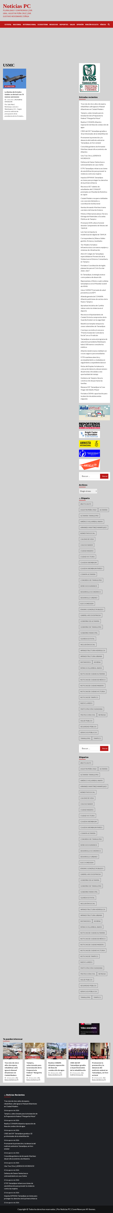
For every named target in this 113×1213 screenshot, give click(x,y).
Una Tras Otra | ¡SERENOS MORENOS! (91, 157)
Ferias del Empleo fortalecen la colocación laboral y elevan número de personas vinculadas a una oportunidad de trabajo (94, 370)
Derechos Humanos (88, 586)
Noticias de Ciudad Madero (92, 686)
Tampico (97, 738)
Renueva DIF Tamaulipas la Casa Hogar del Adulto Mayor (93, 388)
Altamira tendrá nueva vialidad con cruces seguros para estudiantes (94, 352)
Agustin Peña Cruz (88, 510)
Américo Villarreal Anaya (91, 521)
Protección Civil (87, 715)
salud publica (86, 721)
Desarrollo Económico (90, 592)
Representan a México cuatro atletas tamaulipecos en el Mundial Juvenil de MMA (94, 283)
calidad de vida (87, 539)
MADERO (14, 1057)
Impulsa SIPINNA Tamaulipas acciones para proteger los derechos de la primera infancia (94, 180)
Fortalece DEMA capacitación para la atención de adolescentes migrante (94, 396)
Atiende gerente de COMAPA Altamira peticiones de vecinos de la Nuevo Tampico (94, 299)
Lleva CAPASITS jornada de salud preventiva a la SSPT (93, 291)
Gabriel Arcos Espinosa (90, 615)
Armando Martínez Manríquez (93, 527)
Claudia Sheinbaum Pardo (91, 568)
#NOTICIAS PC (85, 504)
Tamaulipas (85, 738)
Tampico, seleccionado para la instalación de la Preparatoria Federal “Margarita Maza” (92, 115)
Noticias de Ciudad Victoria (92, 691)
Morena (97, 662)
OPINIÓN (80, 24)
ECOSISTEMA (43, 24)
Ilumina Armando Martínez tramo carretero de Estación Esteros (93, 208)
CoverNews (77, 1209)
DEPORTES (64, 24)
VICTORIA (80, 1057)
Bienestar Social (87, 533)
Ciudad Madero (87, 551)
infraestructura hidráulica (92, 650)
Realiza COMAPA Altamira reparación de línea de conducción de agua (94, 124)
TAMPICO (37, 1057)
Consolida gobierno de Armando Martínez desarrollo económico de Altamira (94, 149)
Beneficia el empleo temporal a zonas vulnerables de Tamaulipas (93, 325)
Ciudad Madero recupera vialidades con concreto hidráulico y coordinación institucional (94, 201)
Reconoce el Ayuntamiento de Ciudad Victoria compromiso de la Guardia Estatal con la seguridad (93, 317)
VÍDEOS (103, 24)
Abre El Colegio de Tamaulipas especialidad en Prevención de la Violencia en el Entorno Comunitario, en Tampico (94, 258)
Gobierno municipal (89, 633)
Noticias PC (17, 6)
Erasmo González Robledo (91, 609)
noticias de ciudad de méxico (93, 680)
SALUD (72, 24)
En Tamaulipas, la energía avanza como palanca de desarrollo (93, 275)
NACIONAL (17, 24)
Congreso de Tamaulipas (91, 580)
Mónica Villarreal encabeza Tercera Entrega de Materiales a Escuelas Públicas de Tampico (94, 216)
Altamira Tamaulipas (89, 516)
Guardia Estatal (87, 639)
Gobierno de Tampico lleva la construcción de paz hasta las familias (92, 380)
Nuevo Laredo (86, 703)
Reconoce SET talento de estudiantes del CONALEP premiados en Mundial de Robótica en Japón (94, 190)
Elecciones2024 (86, 604)
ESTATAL (8, 24)
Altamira (103, 510)
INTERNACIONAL (29, 24)
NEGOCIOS (53, 24)
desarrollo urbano (88, 598)
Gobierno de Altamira (89, 621)
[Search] (108, 24)
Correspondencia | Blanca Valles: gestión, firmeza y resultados (93, 239)
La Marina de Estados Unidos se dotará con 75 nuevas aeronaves (14, 94)
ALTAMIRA (51, 1057)
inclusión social (87, 645)
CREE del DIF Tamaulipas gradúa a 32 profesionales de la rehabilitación (94, 132)
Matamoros (85, 662)
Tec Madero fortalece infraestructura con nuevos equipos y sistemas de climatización (94, 247)
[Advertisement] (56, 44)
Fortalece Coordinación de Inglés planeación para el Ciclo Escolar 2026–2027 (93, 268)
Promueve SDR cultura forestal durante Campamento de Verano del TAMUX (94, 225)
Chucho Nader (86, 545)
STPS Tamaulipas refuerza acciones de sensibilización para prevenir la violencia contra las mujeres (94, 171)
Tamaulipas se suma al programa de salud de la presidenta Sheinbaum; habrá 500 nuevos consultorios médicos (94, 343)
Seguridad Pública (88, 727)
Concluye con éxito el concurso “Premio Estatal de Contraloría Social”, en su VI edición (92, 332)
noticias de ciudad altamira (92, 674)
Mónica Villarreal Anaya (91, 668)
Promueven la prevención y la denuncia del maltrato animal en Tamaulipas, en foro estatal (92, 140)
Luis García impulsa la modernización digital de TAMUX (93, 233)
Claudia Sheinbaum (88, 563)
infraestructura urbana (91, 656)
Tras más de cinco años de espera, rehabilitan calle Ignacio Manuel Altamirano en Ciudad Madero (93, 106)
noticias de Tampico (89, 697)
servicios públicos (88, 732)
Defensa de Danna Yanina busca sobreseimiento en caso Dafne (93, 163)
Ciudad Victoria (87, 557)
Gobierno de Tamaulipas (90, 627)
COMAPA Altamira (87, 574)
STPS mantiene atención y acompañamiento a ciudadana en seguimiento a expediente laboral (93, 360)
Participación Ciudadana (91, 709)
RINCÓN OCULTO (91, 24)
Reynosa (102, 715)
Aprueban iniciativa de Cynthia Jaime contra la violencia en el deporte (92, 308)
